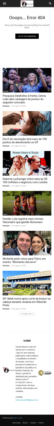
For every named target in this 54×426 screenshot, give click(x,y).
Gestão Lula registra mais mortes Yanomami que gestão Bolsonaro (23, 220)
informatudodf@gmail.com (27, 400)
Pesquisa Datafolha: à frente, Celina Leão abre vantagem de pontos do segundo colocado (24, 99)
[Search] (50, 3)
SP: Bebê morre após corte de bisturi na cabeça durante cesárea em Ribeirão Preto (26, 302)
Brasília (5, 91)
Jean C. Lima (17, 418)
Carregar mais (26, 314)
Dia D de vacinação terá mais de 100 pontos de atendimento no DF (25, 140)
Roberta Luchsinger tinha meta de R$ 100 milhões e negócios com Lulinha (25, 180)
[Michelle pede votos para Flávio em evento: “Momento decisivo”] (27, 243)
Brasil (5, 214)
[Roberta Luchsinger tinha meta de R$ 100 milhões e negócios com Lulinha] (27, 163)
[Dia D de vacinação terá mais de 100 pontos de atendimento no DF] (27, 123)
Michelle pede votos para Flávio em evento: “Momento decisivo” (24, 260)
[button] (4, 3)
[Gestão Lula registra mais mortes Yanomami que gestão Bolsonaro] (27, 203)
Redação (6, 106)
